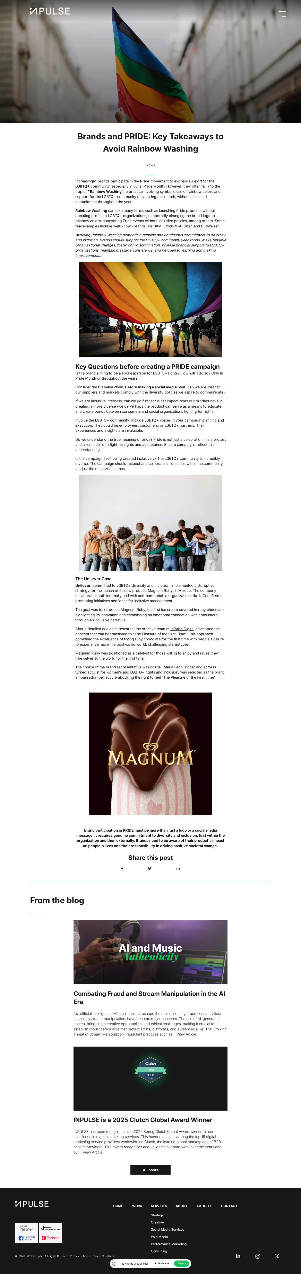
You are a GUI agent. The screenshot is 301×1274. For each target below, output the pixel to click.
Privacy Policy (78, 1256)
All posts (150, 1170)
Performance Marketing (169, 1244)
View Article (186, 1034)
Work (137, 1206)
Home (118, 1206)
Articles (204, 1206)
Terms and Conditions (101, 1256)
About (182, 1206)
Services (159, 1206)
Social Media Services (167, 1229)
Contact (229, 1206)
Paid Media (159, 1237)
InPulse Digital (182, 629)
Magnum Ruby (133, 609)
